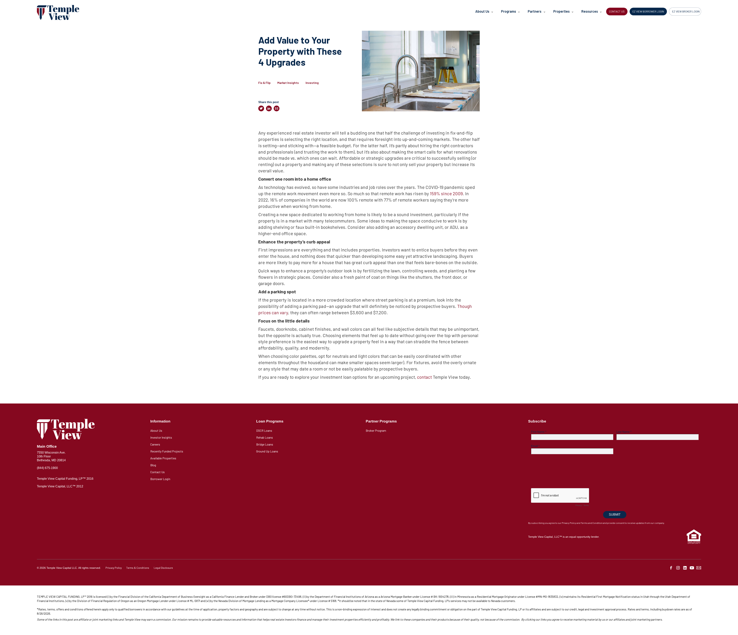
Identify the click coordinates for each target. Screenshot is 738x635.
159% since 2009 (446, 193)
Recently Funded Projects (166, 451)
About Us (156, 430)
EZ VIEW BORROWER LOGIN (648, 11)
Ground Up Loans (267, 451)
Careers (155, 444)
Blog (153, 465)
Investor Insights (161, 437)
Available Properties (163, 458)
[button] (484, 12)
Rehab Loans (264, 437)
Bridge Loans (264, 444)
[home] (58, 12)
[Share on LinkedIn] (269, 108)
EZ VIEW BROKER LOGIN (686, 11)
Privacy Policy (114, 567)
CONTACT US (617, 11)
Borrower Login (160, 479)
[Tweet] (261, 108)
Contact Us (157, 472)
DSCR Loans (264, 430)
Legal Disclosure (163, 567)
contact (424, 377)
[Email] (276, 108)
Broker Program (376, 430)
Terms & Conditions (137, 567)
